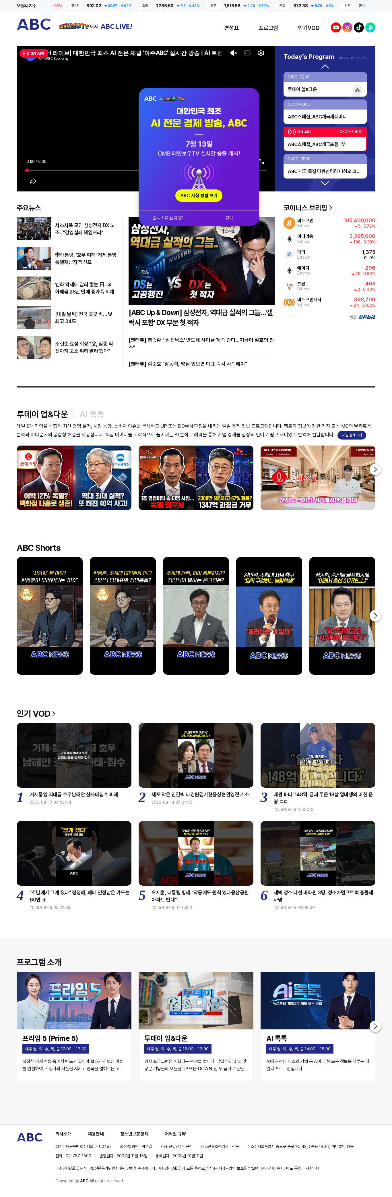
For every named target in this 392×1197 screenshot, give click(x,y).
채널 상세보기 (352, 435)
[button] (325, 66)
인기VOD (308, 27)
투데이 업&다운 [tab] (42, 414)
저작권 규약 (175, 1134)
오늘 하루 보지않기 (169, 218)
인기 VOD (33, 713)
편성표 (231, 27)
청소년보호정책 (134, 1134)
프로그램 (268, 27)
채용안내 (96, 1134)
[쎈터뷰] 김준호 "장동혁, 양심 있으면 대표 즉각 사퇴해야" (188, 364)
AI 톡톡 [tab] (91, 414)
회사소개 (63, 1134)
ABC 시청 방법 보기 (199, 195)
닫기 (229, 218)
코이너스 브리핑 (305, 208)
